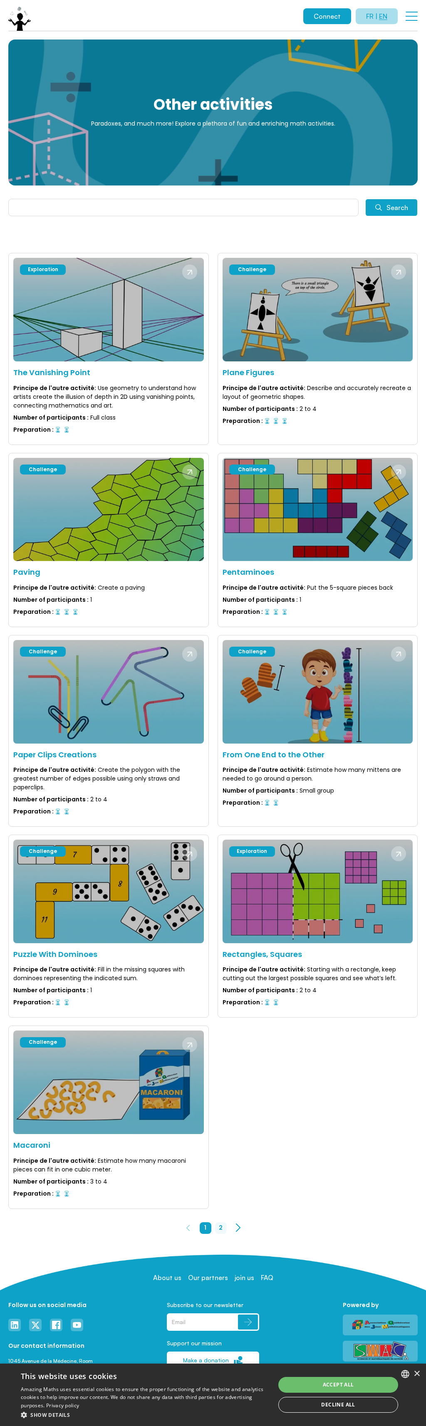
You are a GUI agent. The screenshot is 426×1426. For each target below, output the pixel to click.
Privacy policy (62, 1405)
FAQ (267, 1277)
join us (244, 1277)
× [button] (417, 1374)
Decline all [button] (338, 1404)
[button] (144, 1415)
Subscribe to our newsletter (205, 1304)
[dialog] (213, 1395)
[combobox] (405, 1374)
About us (167, 1277)
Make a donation (206, 1360)
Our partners (208, 1277)
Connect (327, 16)
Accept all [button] (338, 1384)
